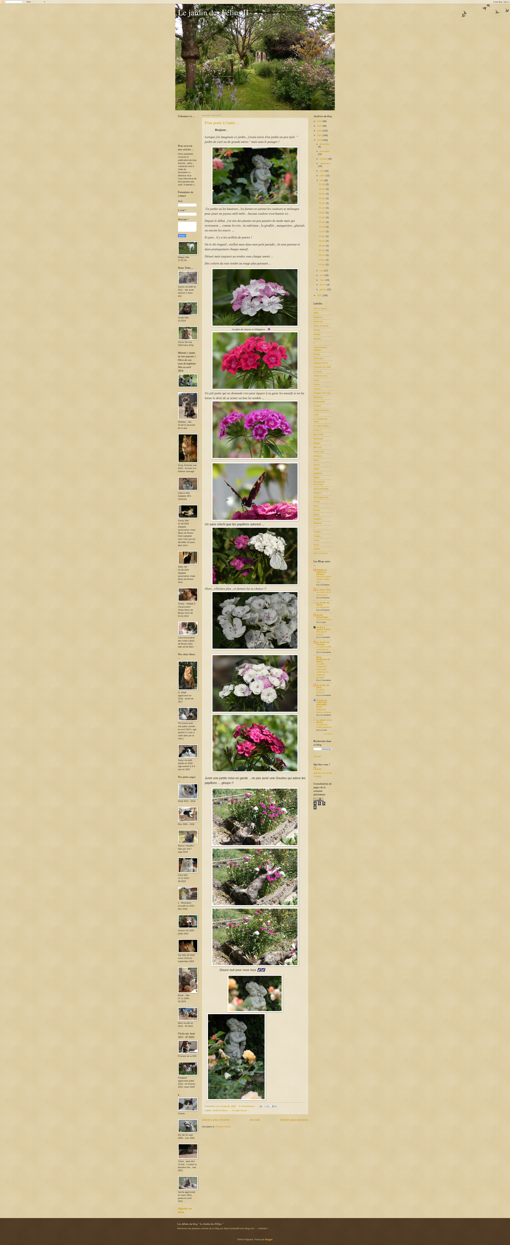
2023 (320, 135)
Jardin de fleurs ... (221, 1110)
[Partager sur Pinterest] (275, 1106)
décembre (325, 144)
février (323, 284)
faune (316, 380)
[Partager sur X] (270, 1106)
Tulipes (317, 536)
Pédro (316, 477)
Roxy (316, 506)
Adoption (318, 317)
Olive (316, 460)
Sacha (317, 510)
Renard (317, 493)
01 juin (322, 264)
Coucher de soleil (322, 367)
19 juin (322, 212)
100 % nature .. (321, 308)
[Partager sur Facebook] (273, 1106)
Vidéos (317, 549)
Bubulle (317, 338)
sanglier (317, 519)
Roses (317, 501)
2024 (320, 130)
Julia (316, 414)
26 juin (322, 193)
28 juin (322, 189)
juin (322, 180)
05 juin (322, 255)
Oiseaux (318, 456)
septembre (325, 163)
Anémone (318, 321)
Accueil (255, 1120)
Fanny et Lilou (321, 376)
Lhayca (317, 430)
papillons (318, 473)
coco (318, 769)
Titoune (317, 531)
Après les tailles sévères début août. (323, 579)
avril (322, 275)
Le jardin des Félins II (213, 12)
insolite (317, 406)
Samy (316, 514)
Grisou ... (318, 389)
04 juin (322, 260)
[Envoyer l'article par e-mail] (260, 1106)
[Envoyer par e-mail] (265, 1106)
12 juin (322, 231)
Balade (317, 334)
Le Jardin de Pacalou (322, 643)
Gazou (317, 384)
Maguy (317, 443)
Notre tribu (319, 451)
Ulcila (316, 540)
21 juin (322, 208)
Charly (317, 354)
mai (322, 270)
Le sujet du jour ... (241, 1110)
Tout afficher (327, 734)
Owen (316, 469)
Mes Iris (318, 447)
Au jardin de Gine (322, 686)
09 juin (322, 241)
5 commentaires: (247, 1106)
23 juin (322, 203)
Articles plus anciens (294, 1120)
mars (322, 280)
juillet (323, 175)
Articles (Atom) (223, 1126)
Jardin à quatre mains (323, 628)
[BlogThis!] (268, 1106)
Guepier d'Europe (322, 393)
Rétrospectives (321, 497)
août (322, 171)
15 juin (322, 222)
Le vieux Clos (323, 590)
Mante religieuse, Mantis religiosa (323, 709)
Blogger (268, 1239)
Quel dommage (321, 488)
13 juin (322, 227)
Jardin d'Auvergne (322, 616)
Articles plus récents (216, 1120)
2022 (320, 140)
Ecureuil (318, 371)
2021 (320, 295)
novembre (325, 151)
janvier (323, 289)
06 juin (322, 250)
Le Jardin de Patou (322, 603)
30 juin (322, 184)
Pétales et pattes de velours (321, 572)
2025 (320, 126)
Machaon (318, 438)
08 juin (322, 245)
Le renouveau (322, 607)
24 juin (322, 198)
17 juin (322, 217)
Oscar (317, 464)
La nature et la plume (324, 721)
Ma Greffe (319, 434)
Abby (316, 313)
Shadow (317, 523)
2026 (320, 121)
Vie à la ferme (320, 553)
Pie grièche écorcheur (319, 483)
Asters (317, 330)
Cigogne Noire (321, 363)
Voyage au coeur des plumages (321, 702)
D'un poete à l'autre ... (222, 122)
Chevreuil (318, 358)
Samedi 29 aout (323, 619)
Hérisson (318, 397)
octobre (324, 159)
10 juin (322, 236)
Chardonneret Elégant (320, 348)
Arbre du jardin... (322, 326)
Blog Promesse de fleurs (323, 659)
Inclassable (319, 401)
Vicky (316, 545)
